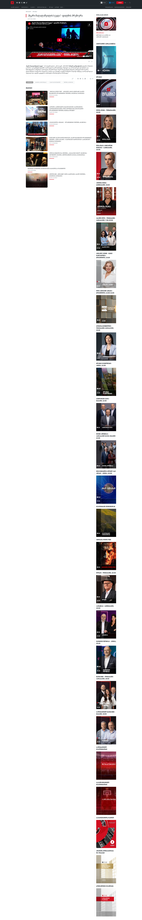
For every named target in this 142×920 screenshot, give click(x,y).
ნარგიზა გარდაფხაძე (41, 82)
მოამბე (35, 11)
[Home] (12, 2)
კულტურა (29, 82)
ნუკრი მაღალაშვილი (55, 82)
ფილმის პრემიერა (68, 82)
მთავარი (28, 11)
